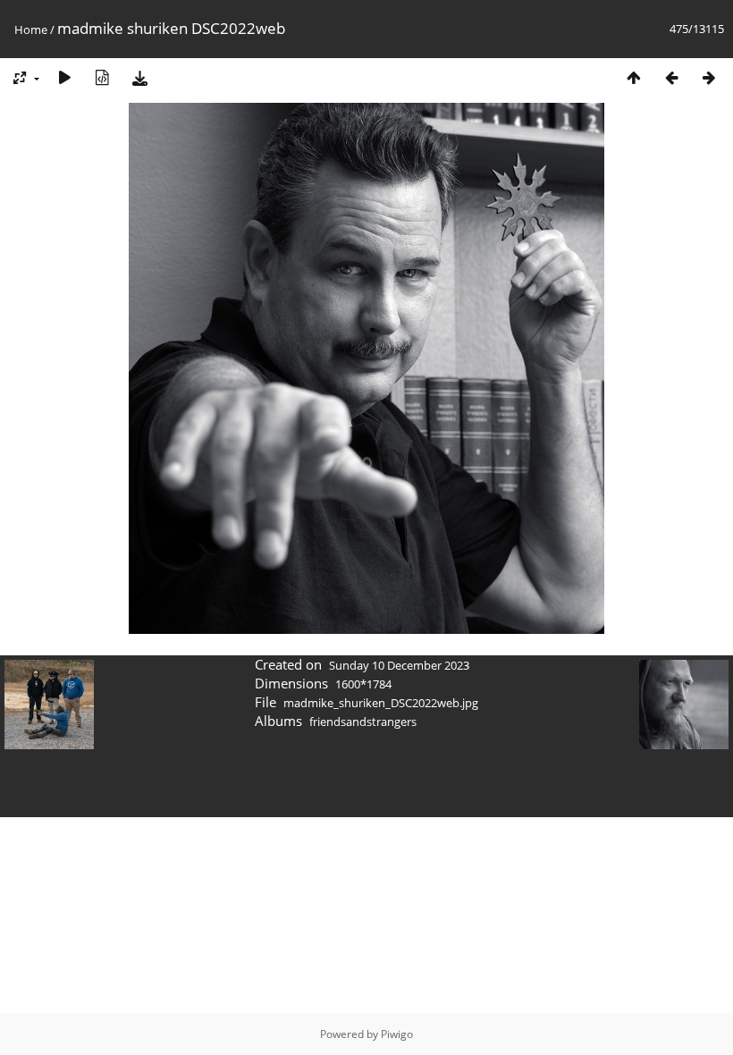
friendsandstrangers (363, 721)
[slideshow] (64, 77)
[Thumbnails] (634, 77)
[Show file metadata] (102, 77)
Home (30, 29)
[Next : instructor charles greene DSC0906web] (709, 77)
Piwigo (397, 1034)
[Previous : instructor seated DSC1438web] (671, 77)
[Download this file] (139, 77)
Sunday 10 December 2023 (399, 665)
